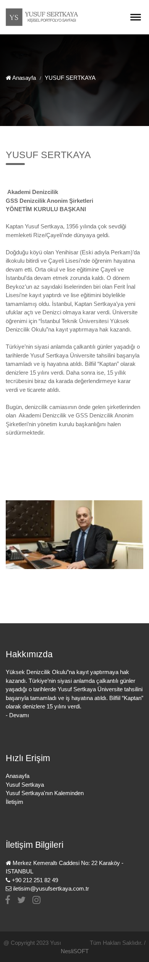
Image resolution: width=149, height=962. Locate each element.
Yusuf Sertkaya (25, 784)
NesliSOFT (75, 951)
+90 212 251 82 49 (35, 880)
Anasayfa (24, 77)
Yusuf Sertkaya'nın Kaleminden (45, 793)
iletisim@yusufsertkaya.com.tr (51, 888)
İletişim (14, 802)
